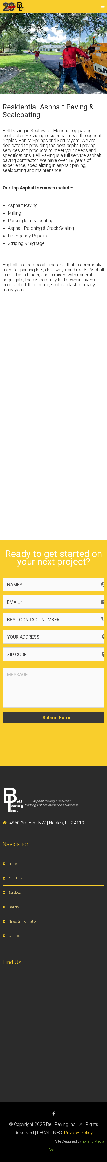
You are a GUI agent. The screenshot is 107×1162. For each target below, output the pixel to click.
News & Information (23, 921)
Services (15, 893)
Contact (14, 936)
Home (13, 864)
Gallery (14, 907)
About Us (15, 878)
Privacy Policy (78, 1132)
